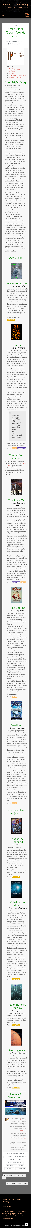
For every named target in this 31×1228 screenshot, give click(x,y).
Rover (21, 1165)
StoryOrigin (10, 319)
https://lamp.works (21, 1119)
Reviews (11, 73)
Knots (12, 1159)
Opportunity (11, 1165)
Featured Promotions (15, 77)
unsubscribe (23, 1130)
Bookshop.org (22, 448)
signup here (23, 1138)
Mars (19, 1159)
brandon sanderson (17, 1153)
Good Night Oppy (14, 69)
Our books (12, 71)
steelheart (9, 1168)
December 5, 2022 (18, 41)
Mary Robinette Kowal (15, 1162)
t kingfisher (21, 1168)
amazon (14, 448)
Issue (15, 25)
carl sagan (8, 1156)
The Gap (24, 1225)
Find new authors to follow (17, 75)
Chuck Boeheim (16, 44)
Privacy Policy (6, 1206)
